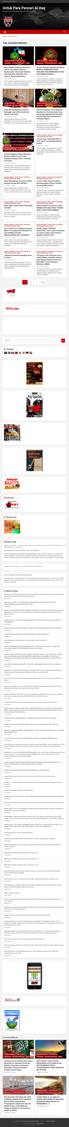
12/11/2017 (39, 121)
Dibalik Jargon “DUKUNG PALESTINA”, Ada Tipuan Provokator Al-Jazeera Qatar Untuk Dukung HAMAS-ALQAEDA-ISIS (50, 231)
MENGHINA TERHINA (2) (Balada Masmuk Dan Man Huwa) (21, 859)
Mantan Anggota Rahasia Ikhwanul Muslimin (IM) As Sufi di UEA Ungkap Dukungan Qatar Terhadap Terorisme (17, 157)
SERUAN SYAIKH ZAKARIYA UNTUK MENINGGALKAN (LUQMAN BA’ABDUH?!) (26, 634)
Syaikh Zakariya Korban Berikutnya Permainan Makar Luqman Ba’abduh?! (25, 640)
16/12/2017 (39, 76)
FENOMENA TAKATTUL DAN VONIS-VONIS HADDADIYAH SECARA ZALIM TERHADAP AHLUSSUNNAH (34, 796)
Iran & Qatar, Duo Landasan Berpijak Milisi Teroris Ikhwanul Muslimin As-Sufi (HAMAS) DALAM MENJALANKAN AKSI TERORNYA (18, 231)
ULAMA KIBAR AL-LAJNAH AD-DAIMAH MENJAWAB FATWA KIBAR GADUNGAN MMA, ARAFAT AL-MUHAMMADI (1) (50, 1100)
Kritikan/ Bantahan (18, 63)
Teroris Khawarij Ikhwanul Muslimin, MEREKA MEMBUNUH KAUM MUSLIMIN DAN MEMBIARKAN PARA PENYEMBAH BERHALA (50, 70)
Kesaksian (8, 63)
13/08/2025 (7, 1112)
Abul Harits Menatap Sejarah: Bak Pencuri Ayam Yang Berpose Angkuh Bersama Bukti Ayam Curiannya (34, 802)
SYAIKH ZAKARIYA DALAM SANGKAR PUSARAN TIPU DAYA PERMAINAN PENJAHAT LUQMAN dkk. (33, 628)
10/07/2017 (7, 237)
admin (14, 78)
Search (63, 341)
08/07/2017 (39, 237)
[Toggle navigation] (5, 32)
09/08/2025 (39, 1106)
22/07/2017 (39, 145)
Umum (27, 63)
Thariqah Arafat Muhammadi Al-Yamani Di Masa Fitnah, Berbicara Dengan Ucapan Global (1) (31, 702)
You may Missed (10, 1037)
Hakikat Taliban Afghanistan (12, 893)
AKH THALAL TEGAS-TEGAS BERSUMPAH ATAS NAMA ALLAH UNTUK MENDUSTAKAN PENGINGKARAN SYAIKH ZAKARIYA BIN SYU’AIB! (50, 1065)
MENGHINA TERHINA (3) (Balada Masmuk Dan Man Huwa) (21, 853)
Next (43, 282)
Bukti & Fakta (21, 60)
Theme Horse (51, 1121)
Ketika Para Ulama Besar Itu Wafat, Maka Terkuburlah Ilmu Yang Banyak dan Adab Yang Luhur (31, 724)
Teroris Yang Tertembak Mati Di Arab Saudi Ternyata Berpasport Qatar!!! (49, 141)
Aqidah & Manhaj (10, 60)
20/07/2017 (39, 188)
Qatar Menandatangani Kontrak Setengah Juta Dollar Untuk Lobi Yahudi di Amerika (16, 112)
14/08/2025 (39, 1072)
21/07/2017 (7, 185)
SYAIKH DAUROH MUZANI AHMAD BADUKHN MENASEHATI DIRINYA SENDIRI (26, 770)
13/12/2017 (7, 116)
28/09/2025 (7, 1072)
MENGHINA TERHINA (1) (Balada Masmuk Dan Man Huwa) (21, 865)
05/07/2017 (7, 260)
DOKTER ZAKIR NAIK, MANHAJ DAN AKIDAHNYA (18, 790)
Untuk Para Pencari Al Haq (24, 8)
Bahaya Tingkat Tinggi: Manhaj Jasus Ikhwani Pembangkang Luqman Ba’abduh (27, 915)
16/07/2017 (39, 212)
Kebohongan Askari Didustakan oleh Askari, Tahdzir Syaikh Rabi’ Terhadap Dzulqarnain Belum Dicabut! (34, 945)
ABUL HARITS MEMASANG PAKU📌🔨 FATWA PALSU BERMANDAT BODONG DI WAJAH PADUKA (32, 664)
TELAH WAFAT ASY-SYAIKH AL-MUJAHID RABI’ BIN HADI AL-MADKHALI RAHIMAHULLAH (30, 738)
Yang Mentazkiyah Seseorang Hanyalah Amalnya (18, 832)
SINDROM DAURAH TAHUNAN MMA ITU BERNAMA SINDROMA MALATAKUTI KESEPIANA (30, 718)
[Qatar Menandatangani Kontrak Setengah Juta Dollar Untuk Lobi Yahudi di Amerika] (18, 98)
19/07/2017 (7, 210)
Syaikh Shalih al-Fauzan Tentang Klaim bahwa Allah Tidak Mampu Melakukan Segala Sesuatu (31, 879)
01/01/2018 (7, 78)
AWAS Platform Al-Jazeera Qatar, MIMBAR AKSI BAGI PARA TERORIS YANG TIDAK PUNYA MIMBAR (49, 208)
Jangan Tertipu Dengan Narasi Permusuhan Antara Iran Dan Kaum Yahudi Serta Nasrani (29, 776)
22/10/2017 (7, 163)
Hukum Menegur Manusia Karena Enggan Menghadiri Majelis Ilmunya (24, 939)
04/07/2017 (39, 266)
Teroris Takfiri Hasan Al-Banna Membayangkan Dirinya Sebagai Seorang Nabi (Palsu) (48, 183)
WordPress (40, 1124)
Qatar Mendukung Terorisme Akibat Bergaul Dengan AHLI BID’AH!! (18, 182)
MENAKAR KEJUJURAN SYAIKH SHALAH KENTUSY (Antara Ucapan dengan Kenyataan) (29, 838)
